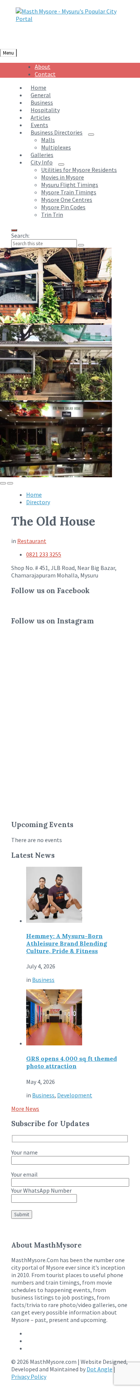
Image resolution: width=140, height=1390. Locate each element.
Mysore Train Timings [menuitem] (68, 192)
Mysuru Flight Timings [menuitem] (69, 184)
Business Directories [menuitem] (57, 132)
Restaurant (31, 541)
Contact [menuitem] (45, 74)
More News (25, 1108)
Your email (24, 1174)
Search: (20, 235)
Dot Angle (99, 1369)
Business (43, 979)
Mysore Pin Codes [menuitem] (63, 207)
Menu (8, 53)
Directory (38, 502)
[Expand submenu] (91, 134)
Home (34, 494)
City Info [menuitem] (42, 162)
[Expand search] (14, 230)
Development (74, 1095)
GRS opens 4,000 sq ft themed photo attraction (71, 1062)
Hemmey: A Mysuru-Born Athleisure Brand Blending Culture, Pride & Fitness (66, 943)
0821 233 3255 (43, 554)
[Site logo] (72, 18)
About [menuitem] (42, 66)
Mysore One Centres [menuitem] (66, 199)
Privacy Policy (28, 1376)
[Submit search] (81, 245)
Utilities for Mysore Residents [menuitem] (79, 169)
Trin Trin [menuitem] (52, 214)
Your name (24, 1152)
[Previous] (3, 483)
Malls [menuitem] (48, 140)
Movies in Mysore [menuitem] (62, 177)
